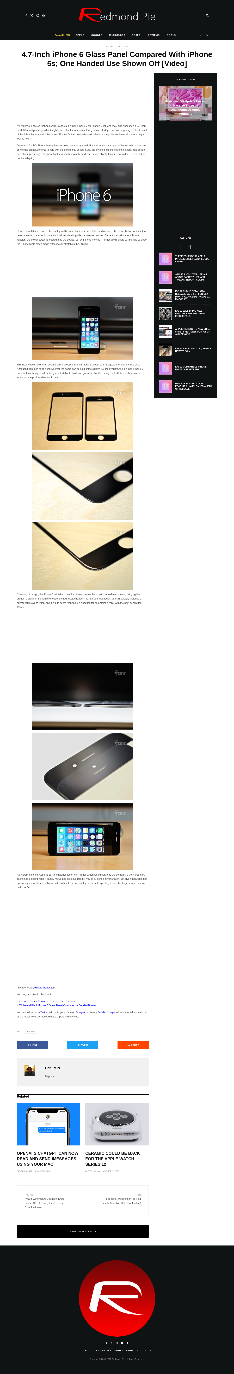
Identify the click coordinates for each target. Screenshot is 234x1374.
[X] (32, 15)
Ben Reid (110, 46)
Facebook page (106, 1012)
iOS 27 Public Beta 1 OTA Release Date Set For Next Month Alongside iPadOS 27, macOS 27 (192, 295)
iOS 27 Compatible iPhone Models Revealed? (191, 368)
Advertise (104, 1350)
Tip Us (146, 1350)
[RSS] (201, 35)
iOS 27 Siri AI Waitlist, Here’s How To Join (193, 350)
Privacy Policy (126, 1350)
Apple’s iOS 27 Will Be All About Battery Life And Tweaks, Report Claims (191, 277)
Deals (171, 35)
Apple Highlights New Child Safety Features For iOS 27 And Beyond (192, 332)
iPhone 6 (31, 1031)
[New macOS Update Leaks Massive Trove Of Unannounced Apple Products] (185, 103)
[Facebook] (26, 15)
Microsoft (117, 35)
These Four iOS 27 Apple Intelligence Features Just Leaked (193, 259)
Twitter (44, 1012)
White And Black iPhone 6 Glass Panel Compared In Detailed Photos (57, 1005)
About (87, 1350)
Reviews (154, 35)
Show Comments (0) (81, 1231)
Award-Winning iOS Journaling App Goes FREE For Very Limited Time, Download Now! (44, 1201)
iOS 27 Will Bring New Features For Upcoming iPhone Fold (190, 313)
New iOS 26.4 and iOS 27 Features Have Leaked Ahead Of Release (193, 386)
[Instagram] (38, 15)
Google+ (80, 1012)
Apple (80, 35)
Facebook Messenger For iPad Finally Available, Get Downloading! (121, 1199)
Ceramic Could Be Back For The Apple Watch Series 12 (112, 1159)
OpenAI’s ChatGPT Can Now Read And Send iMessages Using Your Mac (47, 1159)
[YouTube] (44, 15)
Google (96, 35)
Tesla (136, 35)
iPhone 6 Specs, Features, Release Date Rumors (47, 1001)
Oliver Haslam (24, 1171)
